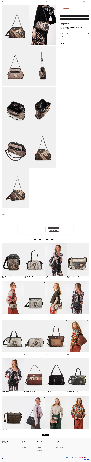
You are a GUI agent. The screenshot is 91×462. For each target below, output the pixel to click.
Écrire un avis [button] (53, 228)
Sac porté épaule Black (49, 391)
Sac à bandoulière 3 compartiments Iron (29, 429)
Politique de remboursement (60, 447)
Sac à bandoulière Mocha (5, 429)
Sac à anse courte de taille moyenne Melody (73, 391)
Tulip (23, 445)
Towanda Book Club (25, 444)
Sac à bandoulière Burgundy (71, 429)
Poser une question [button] (53, 230)
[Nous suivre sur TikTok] (10, 453)
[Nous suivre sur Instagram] (5, 453)
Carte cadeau (24, 447)
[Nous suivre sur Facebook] (2, 453)
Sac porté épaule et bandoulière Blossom (30, 391)
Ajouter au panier (74, 16)
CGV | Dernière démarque (40, 450)
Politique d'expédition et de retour (42, 444)
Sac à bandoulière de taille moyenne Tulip (73, 276)
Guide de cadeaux (24, 442)
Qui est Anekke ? (4, 442)
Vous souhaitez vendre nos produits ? (7, 444)
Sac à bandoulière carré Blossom (50, 429)
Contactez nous (39, 442)
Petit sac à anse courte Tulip (6, 314)
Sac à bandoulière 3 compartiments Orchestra (30, 314)
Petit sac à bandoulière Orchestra (28, 353)
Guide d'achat (39, 447)
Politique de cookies (59, 444)
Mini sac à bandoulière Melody (6, 276)
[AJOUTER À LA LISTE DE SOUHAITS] (23, 244)
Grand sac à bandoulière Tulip (50, 314)
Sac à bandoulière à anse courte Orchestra (8, 353)
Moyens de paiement (40, 445)
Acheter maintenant (74, 19)
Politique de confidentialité (60, 442)
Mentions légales (58, 445)
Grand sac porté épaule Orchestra (28, 276)
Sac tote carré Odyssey (70, 353)
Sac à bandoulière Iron (49, 276)
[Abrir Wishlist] (84, 1)
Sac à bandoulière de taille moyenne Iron (73, 314)
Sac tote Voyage (48, 353)
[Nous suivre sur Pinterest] (7, 453)
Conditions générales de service (41, 448)
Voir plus (45, 434)
